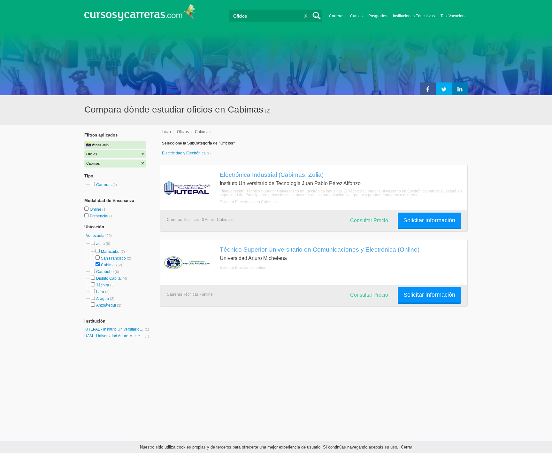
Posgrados (377, 16)
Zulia (100, 243)
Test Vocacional (454, 16)
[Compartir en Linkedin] (460, 88)
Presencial (99, 216)
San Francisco (113, 258)
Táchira (102, 285)
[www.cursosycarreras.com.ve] (139, 14)
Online (96, 209)
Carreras (336, 16)
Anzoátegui (106, 305)
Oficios (183, 131)
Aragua (102, 298)
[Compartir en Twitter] (444, 88)
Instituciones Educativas (414, 16)
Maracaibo (110, 251)
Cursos (356, 16)
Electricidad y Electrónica (184, 153)
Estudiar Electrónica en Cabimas (248, 202)
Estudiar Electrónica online (243, 267)
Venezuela (95, 235)
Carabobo (105, 271)
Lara (100, 292)
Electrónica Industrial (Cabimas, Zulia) (272, 174)
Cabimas (109, 265)
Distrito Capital (109, 278)
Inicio (166, 131)
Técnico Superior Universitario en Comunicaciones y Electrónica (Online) (319, 249)
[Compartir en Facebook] (428, 88)
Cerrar (406, 447)
